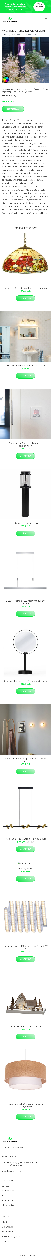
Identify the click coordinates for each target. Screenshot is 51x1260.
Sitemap (5, 1241)
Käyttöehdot (7, 1231)
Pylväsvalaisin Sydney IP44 (25, 523)
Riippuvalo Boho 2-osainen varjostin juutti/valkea (25, 1105)
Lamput (5, 1186)
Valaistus (30, 91)
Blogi (4, 1222)
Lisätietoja (13, 109)
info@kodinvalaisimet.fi (12, 1171)
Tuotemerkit (7, 1200)
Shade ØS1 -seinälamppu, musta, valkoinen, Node (25, 760)
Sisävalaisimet (8, 1190)
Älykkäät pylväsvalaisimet (13, 91)
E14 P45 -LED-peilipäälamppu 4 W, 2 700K (25, 365)
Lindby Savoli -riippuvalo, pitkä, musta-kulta (25, 839)
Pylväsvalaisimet (41, 89)
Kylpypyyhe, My (25, 868)
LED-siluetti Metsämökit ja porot (25, 1026)
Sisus (30, 89)
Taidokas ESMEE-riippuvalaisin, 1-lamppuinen (25, 288)
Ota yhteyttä (7, 1227)
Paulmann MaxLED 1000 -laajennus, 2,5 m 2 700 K (25, 947)
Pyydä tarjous (39, 5)
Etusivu (5, 34)
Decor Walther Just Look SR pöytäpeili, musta (25, 681)
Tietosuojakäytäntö (11, 1236)
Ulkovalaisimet (20, 89)
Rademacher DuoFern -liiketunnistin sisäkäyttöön (25, 444)
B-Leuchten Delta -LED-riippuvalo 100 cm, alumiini (25, 602)
